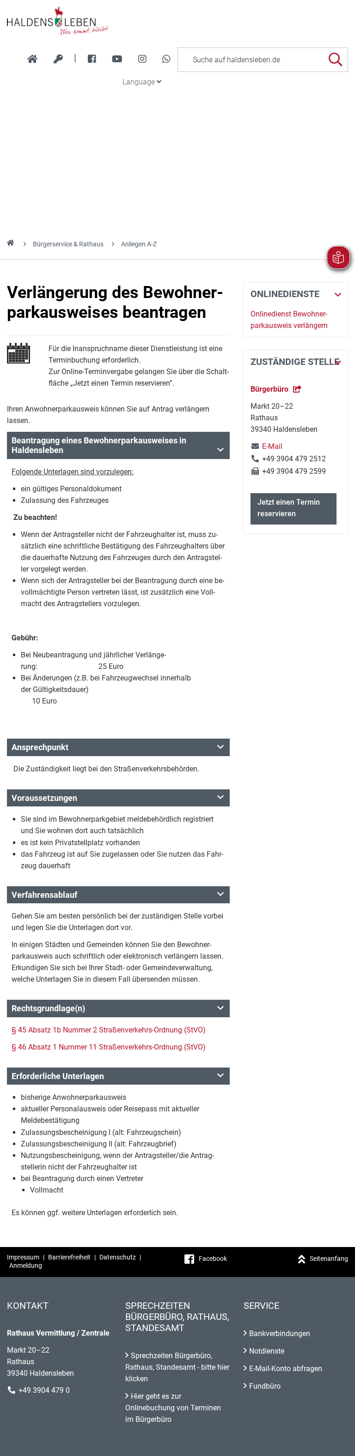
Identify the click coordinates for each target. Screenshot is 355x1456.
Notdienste (266, 1351)
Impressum (23, 1257)
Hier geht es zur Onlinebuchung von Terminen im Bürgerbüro (173, 1408)
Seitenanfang (329, 1258)
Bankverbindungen (279, 1333)
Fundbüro (265, 1386)
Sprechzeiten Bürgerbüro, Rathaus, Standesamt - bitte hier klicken (177, 1367)
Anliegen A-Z (139, 244)
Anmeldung (25, 1265)
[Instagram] (142, 59)
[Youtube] (117, 59)
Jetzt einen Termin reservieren (288, 508)
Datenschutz (117, 1257)
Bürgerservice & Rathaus (68, 244)
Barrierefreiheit (69, 1257)
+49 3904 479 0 (44, 1390)
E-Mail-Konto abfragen (285, 1368)
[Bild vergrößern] (18, 353)
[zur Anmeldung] (58, 59)
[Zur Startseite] (177, 20)
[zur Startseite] (32, 59)
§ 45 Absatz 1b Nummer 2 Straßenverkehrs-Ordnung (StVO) (109, 1030)
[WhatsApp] (166, 59)
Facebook (213, 1258)
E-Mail (266, 446)
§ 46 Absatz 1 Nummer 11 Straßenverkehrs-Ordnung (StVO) (109, 1047)
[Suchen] (335, 60)
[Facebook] (92, 59)
